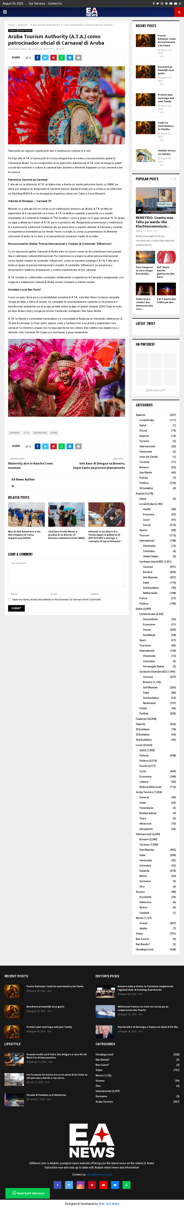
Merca (143, 876)
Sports (143, 530)
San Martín (145, 472)
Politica (143, 760)
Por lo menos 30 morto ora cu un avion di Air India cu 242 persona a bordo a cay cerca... (57, 1076)
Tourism (144, 535)
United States (150, 556)
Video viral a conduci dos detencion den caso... (144, 304)
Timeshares (146, 808)
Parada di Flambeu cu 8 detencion (46, 1095)
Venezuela (145, 451)
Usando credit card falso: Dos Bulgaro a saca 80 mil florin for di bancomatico (57, 1056)
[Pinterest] (92, 1185)
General (144, 797)
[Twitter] (69, 1185)
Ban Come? (142, 939)
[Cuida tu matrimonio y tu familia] (145, 127)
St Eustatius (146, 488)
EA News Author (19, 49)
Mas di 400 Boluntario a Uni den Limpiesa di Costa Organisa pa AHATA (24, 534)
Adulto (143, 928)
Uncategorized (144, 949)
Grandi (143, 923)
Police (143, 598)
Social (143, 430)
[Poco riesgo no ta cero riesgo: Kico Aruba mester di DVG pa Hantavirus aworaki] (145, 257)
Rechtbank (149, 635)
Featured (13, 30)
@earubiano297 (156, 390)
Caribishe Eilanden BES (153, 671)
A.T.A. (26, 433)
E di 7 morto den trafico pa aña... (166, 300)
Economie (149, 624)
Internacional (147, 446)
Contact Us (55, 3)
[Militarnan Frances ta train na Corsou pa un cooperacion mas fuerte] (105, 1011)
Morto (139, 918)
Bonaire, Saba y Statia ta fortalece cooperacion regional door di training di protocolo (145, 988)
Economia (145, 776)
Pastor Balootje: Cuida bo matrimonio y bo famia (167, 41)
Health (147, 509)
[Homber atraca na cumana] (145, 155)
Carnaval (15, 433)
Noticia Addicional (150, 787)
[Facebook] (57, 1185)
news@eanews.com (99, 1174)
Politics (143, 603)
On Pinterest (145, 344)
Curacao (148, 566)
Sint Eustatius (151, 587)
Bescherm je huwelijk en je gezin (166, 70)
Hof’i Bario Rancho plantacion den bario (165, 272)
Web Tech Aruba (109, 1203)
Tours (142, 818)
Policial (143, 755)
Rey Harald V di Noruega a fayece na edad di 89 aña (148, 1027)
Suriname (145, 881)
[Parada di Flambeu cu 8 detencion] (14, 1099)
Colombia (149, 551)
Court (146, 519)
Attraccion (145, 823)
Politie (143, 708)
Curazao (144, 462)
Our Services (37, 3)
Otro (142, 886)
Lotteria (143, 781)
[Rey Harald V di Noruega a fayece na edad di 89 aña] (105, 1031)
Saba (146, 582)
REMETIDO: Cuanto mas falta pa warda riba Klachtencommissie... (154, 222)
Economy (148, 514)
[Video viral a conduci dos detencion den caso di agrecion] (145, 289)
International (146, 540)
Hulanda (144, 870)
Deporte (144, 436)
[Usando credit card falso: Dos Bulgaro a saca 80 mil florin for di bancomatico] (14, 1059)
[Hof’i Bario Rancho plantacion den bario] (166, 257)
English (140, 493)
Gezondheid (150, 619)
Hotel (142, 802)
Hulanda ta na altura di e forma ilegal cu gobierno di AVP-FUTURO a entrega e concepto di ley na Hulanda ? (105, 536)
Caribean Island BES (151, 561)
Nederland (149, 703)
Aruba (54, 433)
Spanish (140, 414)
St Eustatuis (143, 729)
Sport (142, 640)
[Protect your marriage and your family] (145, 99)
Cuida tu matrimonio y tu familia (166, 126)
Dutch (139, 608)
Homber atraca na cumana (167, 152)
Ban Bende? (143, 944)
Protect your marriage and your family (166, 98)
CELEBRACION (40, 433)
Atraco (143, 907)
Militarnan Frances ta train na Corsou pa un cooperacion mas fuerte (143, 1008)
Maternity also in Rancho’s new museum (30, 466)
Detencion (145, 902)
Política (143, 483)
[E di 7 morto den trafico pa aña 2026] (166, 289)
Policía (143, 477)
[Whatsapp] (126, 1185)
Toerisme (145, 645)
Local (139, 745)
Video (139, 933)
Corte (142, 771)
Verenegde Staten (153, 666)
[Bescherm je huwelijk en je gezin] (145, 71)
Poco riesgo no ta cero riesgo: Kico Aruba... (144, 270)
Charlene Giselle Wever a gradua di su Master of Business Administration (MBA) (66, 534)
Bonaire (144, 467)
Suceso (140, 891)
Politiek (143, 713)
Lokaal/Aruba (147, 614)
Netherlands (150, 593)
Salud (142, 425)
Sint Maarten (150, 577)
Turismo (144, 441)
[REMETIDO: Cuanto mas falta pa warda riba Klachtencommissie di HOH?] (156, 200)
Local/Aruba (146, 420)
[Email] (115, 1185)
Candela (144, 912)
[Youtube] (103, 1185)
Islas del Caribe (148, 456)
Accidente (145, 897)
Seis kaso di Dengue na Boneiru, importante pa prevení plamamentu (99, 466)
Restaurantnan (148, 813)
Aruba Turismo (25, 30)
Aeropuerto (146, 829)
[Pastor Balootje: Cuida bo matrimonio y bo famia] (145, 40)
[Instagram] (80, 1185)
